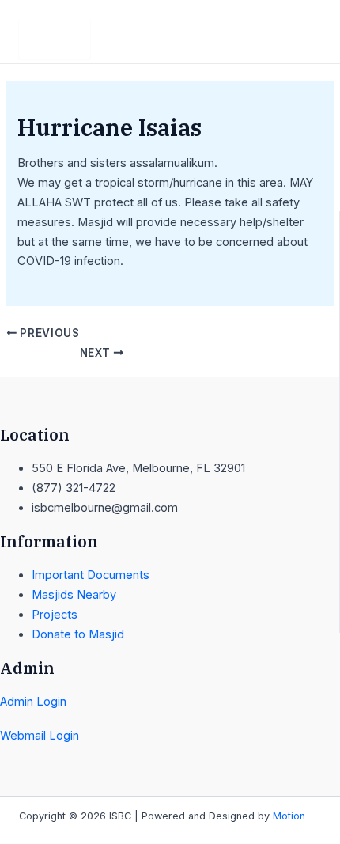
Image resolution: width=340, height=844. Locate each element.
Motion (289, 816)
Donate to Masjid (78, 634)
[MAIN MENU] (54, 39)
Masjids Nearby (74, 595)
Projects (54, 614)
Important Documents (90, 575)
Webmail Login (39, 736)
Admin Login (33, 702)
